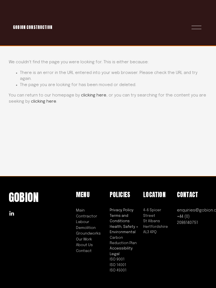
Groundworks (88, 233)
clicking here (93, 95)
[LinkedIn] (11, 213)
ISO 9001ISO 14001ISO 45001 (118, 265)
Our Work (84, 239)
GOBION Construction (32, 27)
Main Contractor (86, 213)
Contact (84, 251)
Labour (82, 222)
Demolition (86, 228)
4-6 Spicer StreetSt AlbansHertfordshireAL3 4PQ (155, 221)
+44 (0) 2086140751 (187, 220)
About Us (84, 245)
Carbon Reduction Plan (123, 240)
